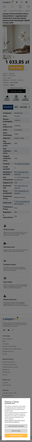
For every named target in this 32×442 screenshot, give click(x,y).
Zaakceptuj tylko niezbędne (16, 426)
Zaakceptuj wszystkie (16, 435)
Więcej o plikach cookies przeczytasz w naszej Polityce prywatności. (15, 421)
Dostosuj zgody (16, 431)
